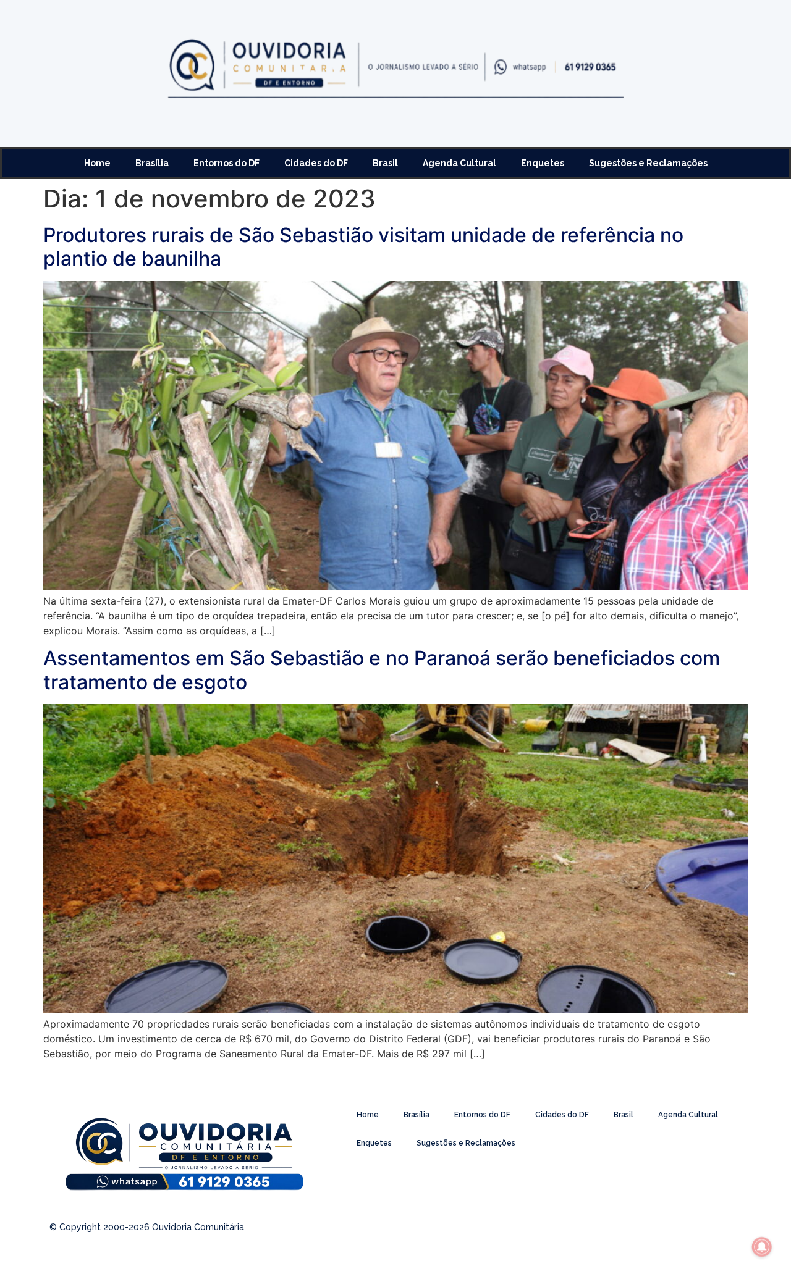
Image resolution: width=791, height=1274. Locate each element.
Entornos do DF (226, 163)
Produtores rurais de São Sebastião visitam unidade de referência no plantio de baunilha (363, 246)
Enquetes (542, 163)
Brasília (152, 163)
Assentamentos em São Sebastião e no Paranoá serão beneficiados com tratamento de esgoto (381, 670)
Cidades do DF (316, 163)
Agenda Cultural (459, 163)
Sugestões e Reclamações (648, 163)
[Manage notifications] (762, 1247)
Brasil (385, 163)
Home (97, 163)
